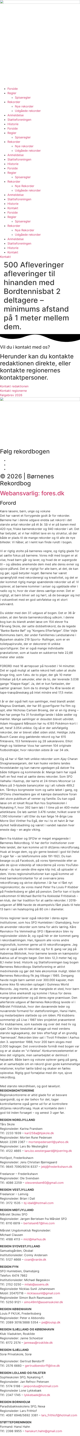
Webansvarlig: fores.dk (32, 493)
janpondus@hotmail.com (41, 1386)
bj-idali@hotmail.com (39, 1203)
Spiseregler (23, 97)
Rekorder (13, 102)
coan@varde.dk (35, 1259)
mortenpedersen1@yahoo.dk (48, 1142)
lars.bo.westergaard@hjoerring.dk (48, 1151)
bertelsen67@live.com (39, 1223)
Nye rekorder (24, 106)
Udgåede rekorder (28, 111)
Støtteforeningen (19, 119)
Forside (12, 88)
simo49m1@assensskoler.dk (43, 1302)
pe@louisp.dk (50, 1322)
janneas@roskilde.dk (38, 1342)
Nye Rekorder (24, 186)
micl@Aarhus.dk (34, 1239)
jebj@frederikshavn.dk (56, 1166)
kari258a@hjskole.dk (39, 1133)
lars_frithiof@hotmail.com (59, 1415)
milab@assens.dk (37, 1284)
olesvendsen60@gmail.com (44, 1182)
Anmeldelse (15, 115)
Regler (11, 93)
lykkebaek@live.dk (37, 1395)
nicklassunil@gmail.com (43, 1293)
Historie (12, 124)
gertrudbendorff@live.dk (42, 1365)
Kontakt (12, 208)
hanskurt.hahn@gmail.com (43, 1431)
